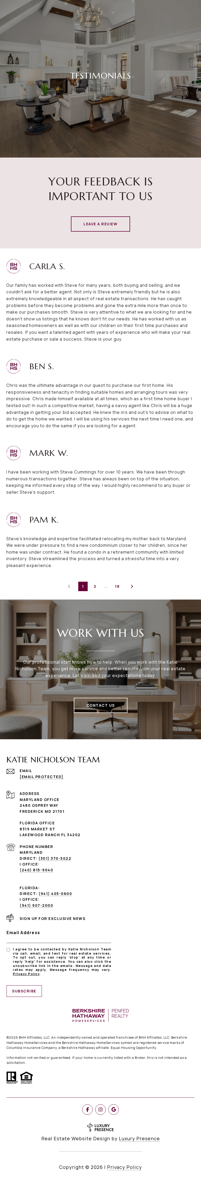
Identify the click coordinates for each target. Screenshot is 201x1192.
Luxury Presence (139, 1138)
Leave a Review (100, 223)
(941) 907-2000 (36, 905)
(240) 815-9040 (36, 869)
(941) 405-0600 (55, 893)
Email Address (23, 932)
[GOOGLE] (113, 1109)
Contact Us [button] (100, 705)
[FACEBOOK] (87, 1109)
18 (117, 586)
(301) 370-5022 (54, 858)
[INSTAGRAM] (100, 1109)
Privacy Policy (26, 974)
